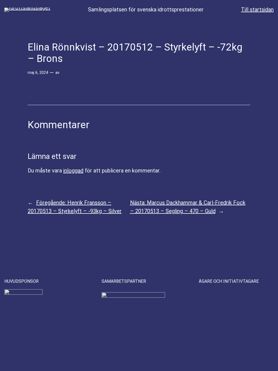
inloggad (73, 170)
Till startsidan (257, 9)
